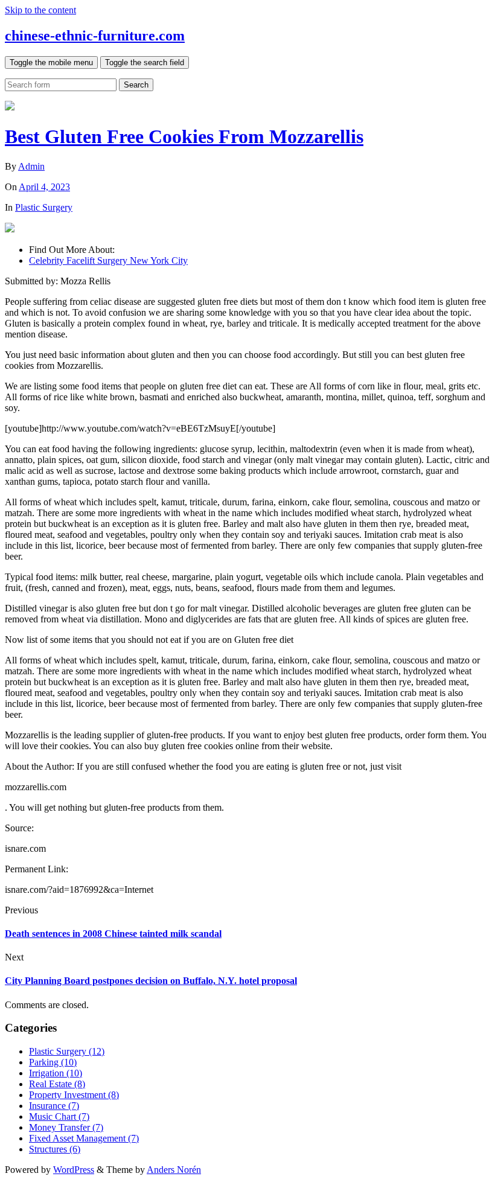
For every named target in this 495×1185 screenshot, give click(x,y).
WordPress (73, 1169)
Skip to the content (40, 10)
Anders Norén (174, 1169)
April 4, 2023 (44, 187)
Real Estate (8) (57, 1084)
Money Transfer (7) (66, 1127)
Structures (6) (54, 1149)
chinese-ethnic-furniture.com (95, 35)
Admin (31, 166)
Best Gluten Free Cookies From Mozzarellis (184, 136)
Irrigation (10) (55, 1073)
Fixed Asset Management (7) (84, 1138)
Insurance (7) (54, 1105)
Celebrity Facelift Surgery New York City (108, 260)
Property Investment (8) (74, 1095)
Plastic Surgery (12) (66, 1051)
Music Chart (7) (59, 1116)
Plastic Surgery (43, 207)
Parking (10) (53, 1062)
